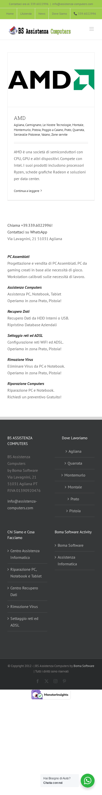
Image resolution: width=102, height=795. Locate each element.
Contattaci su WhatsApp (27, 231)
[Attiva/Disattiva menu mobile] (92, 29)
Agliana (19, 125)
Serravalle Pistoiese (27, 134)
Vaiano (45, 134)
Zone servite (59, 134)
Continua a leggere (26, 191)
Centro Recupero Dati (24, 591)
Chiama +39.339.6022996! (29, 225)
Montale (77, 125)
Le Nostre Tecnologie (57, 125)
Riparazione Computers (25, 383)
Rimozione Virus (20, 359)
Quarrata (78, 130)
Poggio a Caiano (52, 130)
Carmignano (33, 125)
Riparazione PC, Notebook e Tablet (26, 572)
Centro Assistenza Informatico (25, 554)
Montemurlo (22, 130)
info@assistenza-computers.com (72, 4)
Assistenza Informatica (67, 560)
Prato (67, 130)
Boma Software (70, 545)
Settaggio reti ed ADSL (25, 335)
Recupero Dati (18, 311)
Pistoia (36, 130)
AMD (20, 118)
